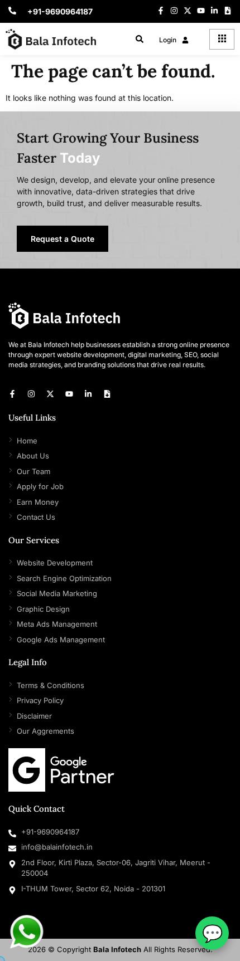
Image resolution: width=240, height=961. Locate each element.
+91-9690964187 (60, 11)
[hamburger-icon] (221, 39)
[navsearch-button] (139, 40)
